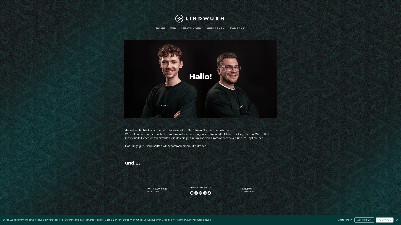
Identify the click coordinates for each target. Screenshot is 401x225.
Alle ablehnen (364, 220)
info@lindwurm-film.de (157, 189)
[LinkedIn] (205, 193)
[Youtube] (191, 193)
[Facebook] (196, 193)
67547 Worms (247, 192)
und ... (132, 163)
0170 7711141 (153, 192)
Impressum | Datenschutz (200, 187)
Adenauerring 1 (247, 189)
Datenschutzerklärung (199, 219)
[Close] (397, 220)
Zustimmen (385, 220)
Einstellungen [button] (345, 219)
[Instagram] (200, 193)
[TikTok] (209, 193)
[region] (200, 79)
